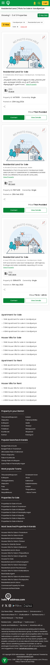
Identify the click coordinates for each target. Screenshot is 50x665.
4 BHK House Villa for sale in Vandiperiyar (20, 354)
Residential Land (34, 22)
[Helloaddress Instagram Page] (9, 606)
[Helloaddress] (8, 3)
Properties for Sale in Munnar (12, 521)
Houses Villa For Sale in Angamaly (14, 556)
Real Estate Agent (8, 574)
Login (45, 3)
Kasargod (29, 435)
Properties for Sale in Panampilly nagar (16, 512)
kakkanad (29, 481)
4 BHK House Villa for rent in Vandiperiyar (20, 400)
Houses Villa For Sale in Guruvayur (14, 565)
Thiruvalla (5, 489)
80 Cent (11, 184)
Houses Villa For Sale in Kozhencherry (15, 576)
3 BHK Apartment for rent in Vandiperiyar (20, 373)
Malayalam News (21, 611)
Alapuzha (5, 420)
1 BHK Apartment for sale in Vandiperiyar (19, 319)
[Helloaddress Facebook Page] (2, 606)
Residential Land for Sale (15, 71)
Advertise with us (36, 625)
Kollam (28, 417)
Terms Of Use (25, 662)
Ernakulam (5, 426)
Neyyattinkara (6, 492)
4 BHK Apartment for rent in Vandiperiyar (20, 377)
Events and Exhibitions (9, 625)
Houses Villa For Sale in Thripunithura (15, 553)
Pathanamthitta (31, 420)
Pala (3, 486)
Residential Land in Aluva (10, 550)
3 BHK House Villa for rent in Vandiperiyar (20, 396)
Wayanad (29, 432)
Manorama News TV (9, 615)
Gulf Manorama (38, 615)
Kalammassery (31, 483)
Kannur (4, 435)
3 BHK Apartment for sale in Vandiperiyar (20, 327)
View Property (31, 84)
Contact (13, 117)
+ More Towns (31, 492)
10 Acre (11, 91)
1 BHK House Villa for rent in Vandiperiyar (19, 388)
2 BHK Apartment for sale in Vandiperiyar (20, 323)
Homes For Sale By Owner (11, 544)
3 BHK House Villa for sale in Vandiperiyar (20, 350)
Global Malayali (7, 618)
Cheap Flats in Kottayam (10, 460)
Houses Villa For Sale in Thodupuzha (14, 579)
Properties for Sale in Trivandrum (13, 506)
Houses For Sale (7, 559)
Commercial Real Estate (10, 588)
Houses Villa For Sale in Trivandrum (14, 532)
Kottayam (5, 423)
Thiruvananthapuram (9, 417)
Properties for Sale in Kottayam (13, 509)
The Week (19, 618)
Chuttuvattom (24, 615)
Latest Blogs (17, 622)
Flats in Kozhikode (8, 458)
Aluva (28, 478)
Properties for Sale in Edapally (12, 515)
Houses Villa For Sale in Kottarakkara (15, 571)
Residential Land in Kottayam (12, 538)
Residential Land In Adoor (10, 582)
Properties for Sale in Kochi (11, 504)
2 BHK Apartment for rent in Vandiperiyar (20, 369)
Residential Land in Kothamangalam (15, 562)
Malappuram (30, 429)
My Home (24, 625)
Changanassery (7, 481)
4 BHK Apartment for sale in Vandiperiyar (20, 331)
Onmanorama (35, 611)
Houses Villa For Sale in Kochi (12, 535)
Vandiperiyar (18, 22)
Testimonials (29, 622)
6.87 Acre (12, 274)
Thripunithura (30, 489)
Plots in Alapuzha (7, 455)
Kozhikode (5, 432)
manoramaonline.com (25, 656)
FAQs (32, 662)
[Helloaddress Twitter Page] (6, 606)
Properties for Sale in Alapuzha (13, 518)
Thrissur (28, 426)
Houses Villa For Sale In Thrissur (13, 541)
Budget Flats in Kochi (9, 446)
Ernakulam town (32, 475)
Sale (14, 27)
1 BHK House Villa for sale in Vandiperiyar (19, 342)
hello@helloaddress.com (28, 648)
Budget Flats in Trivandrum (11, 449)
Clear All (24, 27)
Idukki (28, 423)
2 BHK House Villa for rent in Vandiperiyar (20, 392)
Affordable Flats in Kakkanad (12, 452)
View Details (36, 117)
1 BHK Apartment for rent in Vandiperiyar (19, 365)
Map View (44, 15)
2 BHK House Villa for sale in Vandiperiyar (20, 346)
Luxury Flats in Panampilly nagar (13, 463)
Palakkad (4, 429)
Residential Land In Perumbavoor (13, 568)
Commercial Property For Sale (12, 585)
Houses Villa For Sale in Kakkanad (14, 547)
